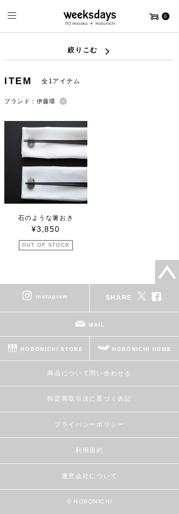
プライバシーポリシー (89, 424)
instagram (52, 296)
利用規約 (89, 450)
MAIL (97, 325)
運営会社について (89, 476)
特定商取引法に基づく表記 (89, 398)
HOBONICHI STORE (52, 349)
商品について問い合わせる (89, 373)
